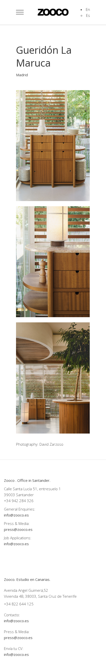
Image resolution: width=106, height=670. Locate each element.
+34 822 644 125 (19, 603)
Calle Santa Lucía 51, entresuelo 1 (32, 488)
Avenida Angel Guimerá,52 (26, 590)
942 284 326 (23, 500)
